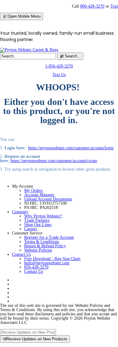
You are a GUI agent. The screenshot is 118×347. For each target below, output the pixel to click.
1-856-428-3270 (59, 66)
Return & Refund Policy (45, 246)
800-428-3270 (92, 6)
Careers (30, 229)
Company (20, 212)
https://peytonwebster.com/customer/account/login (70, 148)
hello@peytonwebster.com (46, 263)
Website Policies (38, 250)
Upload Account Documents (48, 199)
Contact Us (21, 254)
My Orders (33, 190)
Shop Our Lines (37, 224)
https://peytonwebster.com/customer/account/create (54, 160)
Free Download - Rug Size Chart (52, 258)
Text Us (59, 74)
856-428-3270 (36, 267)
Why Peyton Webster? (43, 216)
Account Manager (39, 195)
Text (114, 6)
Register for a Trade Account (49, 237)
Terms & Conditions (41, 241)
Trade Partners (36, 220)
